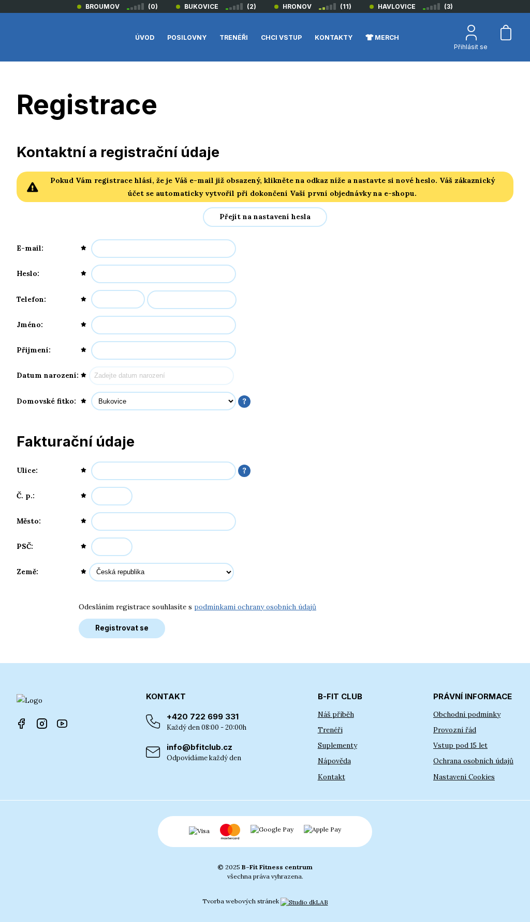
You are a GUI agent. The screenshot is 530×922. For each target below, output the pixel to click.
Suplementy (337, 745)
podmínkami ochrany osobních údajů (255, 606)
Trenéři (330, 729)
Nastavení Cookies (464, 776)
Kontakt (331, 776)
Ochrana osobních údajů (473, 760)
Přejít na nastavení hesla (265, 216)
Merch (386, 37)
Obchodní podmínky (466, 714)
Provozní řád (454, 729)
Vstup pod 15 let (460, 745)
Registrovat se (122, 628)
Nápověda (334, 760)
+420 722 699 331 (206, 722)
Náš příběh (336, 714)
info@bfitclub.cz (204, 752)
